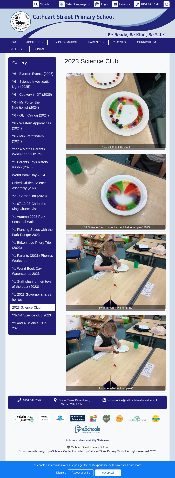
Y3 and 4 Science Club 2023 (29, 325)
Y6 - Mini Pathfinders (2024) (28, 138)
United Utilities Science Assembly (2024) (29, 185)
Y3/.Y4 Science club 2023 (31, 315)
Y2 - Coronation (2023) (29, 196)
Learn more (134, 465)
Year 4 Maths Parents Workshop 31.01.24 (28, 151)
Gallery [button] (16, 49)
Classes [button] (119, 42)
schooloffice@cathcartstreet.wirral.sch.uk (133, 400)
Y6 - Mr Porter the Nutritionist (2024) (26, 104)
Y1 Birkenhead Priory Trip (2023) (31, 245)
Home (14, 42)
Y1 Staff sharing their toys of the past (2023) (31, 284)
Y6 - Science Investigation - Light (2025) (33, 84)
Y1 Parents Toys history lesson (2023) (30, 164)
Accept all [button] (108, 472)
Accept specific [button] (81, 472)
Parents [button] (95, 42)
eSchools (56, 451)
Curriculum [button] (147, 42)
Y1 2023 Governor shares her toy (31, 297)
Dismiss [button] (61, 472)
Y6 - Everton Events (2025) (32, 74)
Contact (40, 49)
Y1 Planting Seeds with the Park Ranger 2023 (32, 232)
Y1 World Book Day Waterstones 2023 (27, 271)
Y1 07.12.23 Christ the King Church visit (29, 206)
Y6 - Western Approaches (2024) (31, 125)
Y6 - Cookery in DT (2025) (32, 94)
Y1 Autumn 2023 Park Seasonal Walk (28, 219)
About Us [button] (33, 42)
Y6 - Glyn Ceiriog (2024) (30, 115)
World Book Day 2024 (28, 175)
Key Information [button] (65, 42)
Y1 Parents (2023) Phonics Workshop (32, 258)
